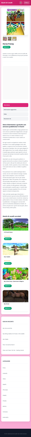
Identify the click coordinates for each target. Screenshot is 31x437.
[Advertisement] (15, 82)
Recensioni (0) (7, 118)
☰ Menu (27, 2)
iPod (4, 401)
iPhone (5, 390)
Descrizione (7, 105)
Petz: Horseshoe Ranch (9, 344)
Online (5, 412)
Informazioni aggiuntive (10, 109)
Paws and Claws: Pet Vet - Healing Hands (13, 350)
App (4, 384)
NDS (4, 406)
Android (5, 417)
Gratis (5, 373)
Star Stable (5, 339)
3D (4, 379)
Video (5, 114)
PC (4, 368)
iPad (4, 395)
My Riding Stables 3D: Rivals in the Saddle (13, 333)
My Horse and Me (7, 328)
